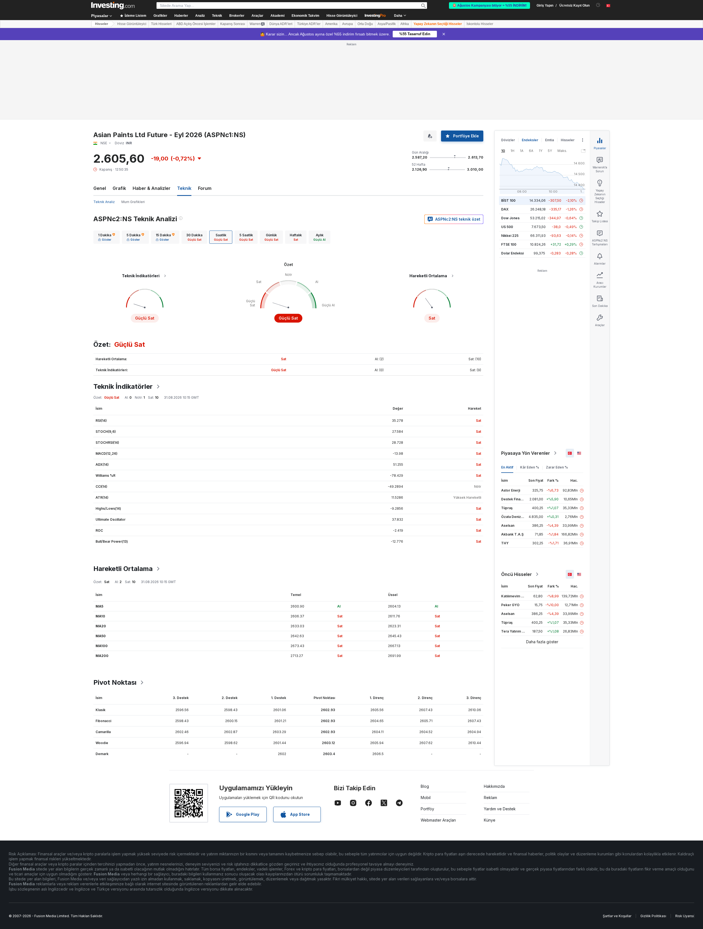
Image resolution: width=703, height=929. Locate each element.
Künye (489, 820)
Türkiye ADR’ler (308, 24)
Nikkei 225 (509, 236)
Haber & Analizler (152, 188)
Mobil (426, 797)
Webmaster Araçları (438, 820)
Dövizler (508, 140)
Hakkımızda (494, 786)
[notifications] (598, 5)
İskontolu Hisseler (480, 24)
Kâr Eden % (529, 467)
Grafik (119, 188)
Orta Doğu (365, 24)
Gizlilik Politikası (653, 916)
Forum (204, 188)
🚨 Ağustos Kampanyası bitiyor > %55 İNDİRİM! (489, 5)
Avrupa (347, 24)
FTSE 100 (508, 244)
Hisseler (101, 24)
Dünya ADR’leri (280, 24)
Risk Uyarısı (684, 916)
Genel (99, 188)
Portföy (427, 808)
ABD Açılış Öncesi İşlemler (196, 24)
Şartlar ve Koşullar (617, 916)
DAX (505, 209)
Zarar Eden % (557, 467)
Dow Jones (510, 218)
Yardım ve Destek (500, 808)
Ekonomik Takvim (305, 16)
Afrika (404, 24)
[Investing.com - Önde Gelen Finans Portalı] (113, 5)
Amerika (331, 24)
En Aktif (507, 467)
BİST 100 (508, 200)
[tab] (106, 237)
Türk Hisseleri (161, 24)
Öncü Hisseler (516, 574)
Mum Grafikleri (133, 202)
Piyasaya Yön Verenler (525, 453)
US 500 (507, 227)
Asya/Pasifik (387, 24)
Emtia (549, 140)
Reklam (490, 797)
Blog (425, 786)
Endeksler (530, 140)
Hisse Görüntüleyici (342, 16)
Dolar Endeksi (512, 253)
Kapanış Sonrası (232, 24)
